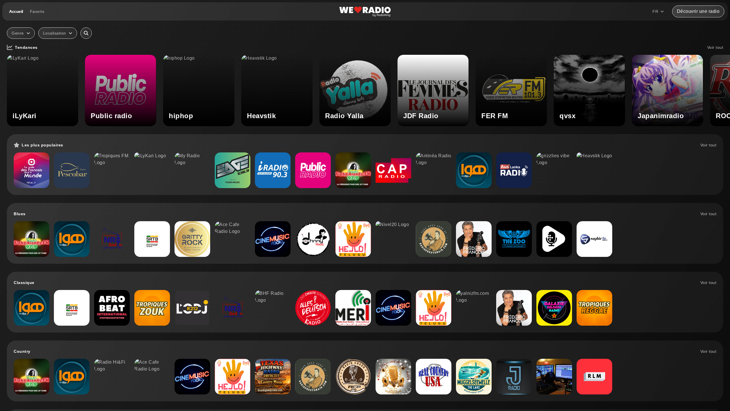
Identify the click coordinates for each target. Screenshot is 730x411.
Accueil (16, 11)
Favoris (37, 11)
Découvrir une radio (698, 11)
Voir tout (715, 47)
